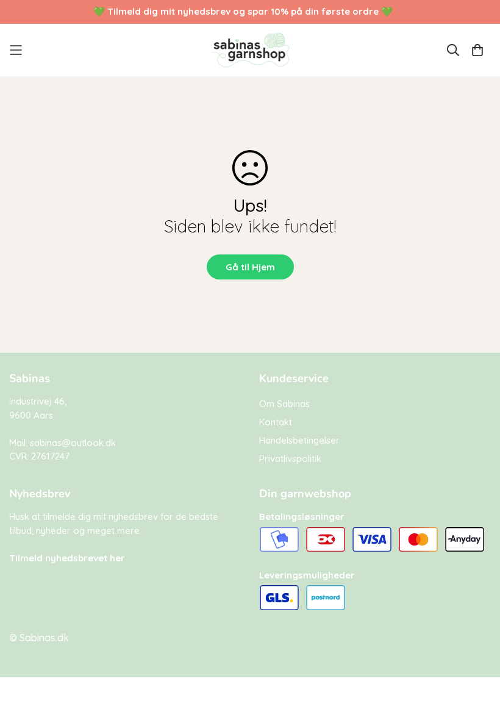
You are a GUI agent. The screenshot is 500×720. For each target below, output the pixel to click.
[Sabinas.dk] (250, 50)
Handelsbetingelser (299, 440)
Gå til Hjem (250, 267)
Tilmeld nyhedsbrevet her (67, 558)
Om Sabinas (284, 403)
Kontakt (275, 422)
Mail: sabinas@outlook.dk (62, 442)
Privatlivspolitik (290, 458)
